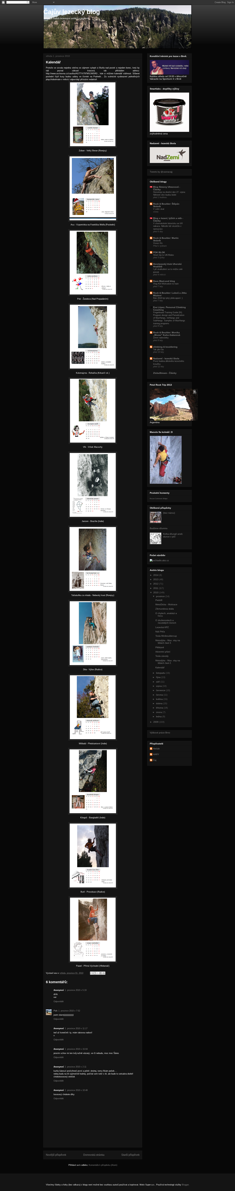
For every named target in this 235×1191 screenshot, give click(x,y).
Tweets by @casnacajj (161, 171)
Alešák (156, 748)
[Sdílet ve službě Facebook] (100, 973)
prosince (160, 596)
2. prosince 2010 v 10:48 (76, 1090)
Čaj (154, 760)
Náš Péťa (160, 631)
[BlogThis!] (94, 973)
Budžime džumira (158, 528)
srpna (159, 686)
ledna (159, 716)
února (159, 712)
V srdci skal (158, 209)
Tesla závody (161, 656)
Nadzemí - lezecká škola (166, 358)
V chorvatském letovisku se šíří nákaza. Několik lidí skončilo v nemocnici (168, 226)
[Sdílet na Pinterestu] (103, 973)
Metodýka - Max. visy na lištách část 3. (167, 641)
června (160, 694)
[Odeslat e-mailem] (91, 973)
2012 (156, 583)
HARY (156, 754)
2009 (156, 722)
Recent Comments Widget (159, 498)
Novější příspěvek (56, 1154)
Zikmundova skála (164, 608)
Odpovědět (59, 1001)
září (158, 681)
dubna (159, 703)
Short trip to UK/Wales (163, 255)
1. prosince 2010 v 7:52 (69, 1011)
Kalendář (159, 667)
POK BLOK (159, 252)
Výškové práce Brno (160, 732)
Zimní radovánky (161, 337)
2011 (156, 588)
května (159, 699)
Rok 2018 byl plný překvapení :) (168, 298)
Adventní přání (162, 651)
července (161, 690)
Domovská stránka (93, 1154)
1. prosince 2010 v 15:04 (76, 1049)
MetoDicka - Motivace (166, 604)
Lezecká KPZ (162, 627)
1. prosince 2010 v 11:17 (76, 1028)
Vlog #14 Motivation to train (166, 284)
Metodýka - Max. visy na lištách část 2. (167, 661)
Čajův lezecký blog (71, 11)
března (160, 707)
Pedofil (158, 600)
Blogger (185, 1184)
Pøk (55, 1011)
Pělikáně (159, 647)
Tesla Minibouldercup (166, 636)
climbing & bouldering (165, 347)
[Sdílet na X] (97, 973)
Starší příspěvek (130, 1154)
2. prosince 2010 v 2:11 (75, 1067)
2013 (156, 579)
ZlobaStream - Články (164, 373)
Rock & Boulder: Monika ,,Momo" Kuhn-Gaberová (166, 333)
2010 (156, 592)
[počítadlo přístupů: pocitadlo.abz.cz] (159, 560)
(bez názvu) (169, 513)
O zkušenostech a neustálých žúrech (165, 621)
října (158, 677)
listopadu (161, 673)
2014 (156, 575)
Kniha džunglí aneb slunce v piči (173, 535)
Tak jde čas (158, 349)
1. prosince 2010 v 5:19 (75, 990)
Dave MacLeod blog (164, 281)
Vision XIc (158, 243)
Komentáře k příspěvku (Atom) (103, 1165)
